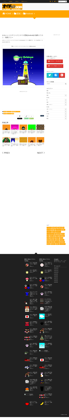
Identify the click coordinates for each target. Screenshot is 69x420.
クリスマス (9, 111)
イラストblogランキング (56, 65)
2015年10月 (56, 272)
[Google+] (52, 1)
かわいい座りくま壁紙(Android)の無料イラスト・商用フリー (40, 144)
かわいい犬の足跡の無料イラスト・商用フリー (33, 285)
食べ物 (48, 113)
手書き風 (60, 227)
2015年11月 (56, 270)
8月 (54, 237)
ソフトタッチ (58, 229)
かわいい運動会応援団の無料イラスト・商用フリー (33, 330)
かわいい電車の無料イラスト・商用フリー (33, 352)
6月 (47, 241)
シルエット (49, 231)
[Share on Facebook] (57, 1)
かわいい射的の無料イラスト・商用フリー (33, 264)
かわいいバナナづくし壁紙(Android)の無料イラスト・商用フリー (23, 144)
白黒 (56, 227)
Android (5, 111)
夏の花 (51, 237)
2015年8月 (56, 276)
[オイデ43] (12, 7)
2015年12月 (56, 268)
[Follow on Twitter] (55, 1)
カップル (56, 241)
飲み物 (48, 106)
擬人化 (48, 239)
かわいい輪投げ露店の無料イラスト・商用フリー (33, 388)
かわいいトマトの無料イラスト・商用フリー (33, 402)
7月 (57, 235)
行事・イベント (17, 111)
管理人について (24, 1)
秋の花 (61, 237)
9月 (50, 241)
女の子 (57, 237)
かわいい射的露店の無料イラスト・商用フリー (33, 323)
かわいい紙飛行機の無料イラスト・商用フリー (48, 344)
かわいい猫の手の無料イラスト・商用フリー (48, 373)
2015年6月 (56, 280)
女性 (63, 241)
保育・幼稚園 (52, 235)
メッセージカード (50, 233)
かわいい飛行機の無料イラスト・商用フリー (33, 366)
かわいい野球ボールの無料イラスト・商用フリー (48, 264)
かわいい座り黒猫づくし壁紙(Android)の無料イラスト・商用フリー (40, 132)
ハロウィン (58, 231)
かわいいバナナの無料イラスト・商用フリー (48, 402)
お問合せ (17, 1)
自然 (47, 116)
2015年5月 (56, 282)
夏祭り (60, 235)
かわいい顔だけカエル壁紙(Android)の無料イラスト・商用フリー (32, 132)
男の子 (57, 239)
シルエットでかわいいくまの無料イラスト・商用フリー (48, 388)
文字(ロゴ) (62, 239)
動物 (47, 118)
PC (55, 233)
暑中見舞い (53, 239)
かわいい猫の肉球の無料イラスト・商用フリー (33, 344)
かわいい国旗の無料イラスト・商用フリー (33, 315)
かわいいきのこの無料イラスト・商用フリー (33, 278)
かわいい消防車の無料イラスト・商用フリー (33, 359)
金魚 (53, 241)
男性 (60, 241)
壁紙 (13, 111)
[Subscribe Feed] (50, 1)
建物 (47, 90)
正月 (48, 237)
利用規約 (10, 1)
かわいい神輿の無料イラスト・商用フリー (33, 373)
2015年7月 (56, 278)
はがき (54, 231)
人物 (47, 111)
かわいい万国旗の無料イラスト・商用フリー (33, 337)
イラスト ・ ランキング (55, 61)
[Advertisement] (12, 101)
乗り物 (48, 97)
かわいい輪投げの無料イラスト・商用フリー (48, 380)
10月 (48, 235)
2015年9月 (56, 274)
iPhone (63, 233)
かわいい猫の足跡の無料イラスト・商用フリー (48, 322)
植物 (47, 102)
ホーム (5, 1)
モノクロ (48, 229)
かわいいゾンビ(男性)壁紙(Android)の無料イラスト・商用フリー (23, 132)
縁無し (63, 229)
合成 (63, 235)
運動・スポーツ (49, 104)
